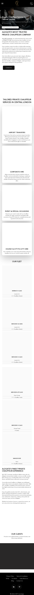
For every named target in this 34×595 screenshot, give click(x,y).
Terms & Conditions (22, 576)
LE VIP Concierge (7, 38)
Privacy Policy (10, 576)
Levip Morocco (24, 578)
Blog (12, 581)
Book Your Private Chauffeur (10, 27)
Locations (14, 578)
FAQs (7, 578)
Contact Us (19, 581)
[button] (2, 3)
